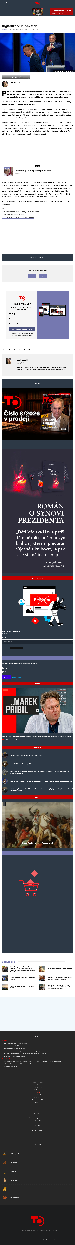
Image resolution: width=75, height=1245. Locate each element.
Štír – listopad (14, 1162)
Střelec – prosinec (15, 1154)
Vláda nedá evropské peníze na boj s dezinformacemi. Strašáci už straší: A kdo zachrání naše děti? (58, 986)
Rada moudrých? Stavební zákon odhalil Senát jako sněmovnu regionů (59, 978)
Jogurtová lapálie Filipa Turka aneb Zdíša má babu (22, 978)
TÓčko (5, 690)
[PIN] (19, 349)
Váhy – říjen (13, 1171)
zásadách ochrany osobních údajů (23, 335)
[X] (34, 1234)
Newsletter (37, 1133)
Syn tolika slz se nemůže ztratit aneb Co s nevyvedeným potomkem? (59, 969)
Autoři (37, 1085)
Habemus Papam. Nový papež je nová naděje (33, 171)
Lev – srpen (13, 1189)
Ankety (37, 1102)
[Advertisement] (37, 149)
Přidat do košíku (16, 648)
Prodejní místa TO (37, 1100)
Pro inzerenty (37, 1097)
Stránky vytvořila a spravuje (44, 1230)
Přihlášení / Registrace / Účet (37, 1118)
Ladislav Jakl (15, 82)
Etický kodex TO (37, 1087)
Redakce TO (8, 739)
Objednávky (37, 1120)
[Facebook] (32, 1234)
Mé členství (37, 1123)
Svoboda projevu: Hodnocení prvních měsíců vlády (26, 755)
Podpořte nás (38, 1095)
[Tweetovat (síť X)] (14, 349)
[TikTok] (43, 1234)
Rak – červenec (14, 1197)
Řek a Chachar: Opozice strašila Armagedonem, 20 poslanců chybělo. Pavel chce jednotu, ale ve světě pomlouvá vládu (40, 772)
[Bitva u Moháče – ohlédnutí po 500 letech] (37, 825)
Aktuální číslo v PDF (37, 1130)
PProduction (54, 1230)
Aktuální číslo (37, 1090)
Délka (4, 637)
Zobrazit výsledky (16, 677)
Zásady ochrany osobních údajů (37, 1240)
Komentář (4, 29)
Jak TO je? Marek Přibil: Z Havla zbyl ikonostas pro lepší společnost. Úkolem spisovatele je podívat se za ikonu (37, 736)
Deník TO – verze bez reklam (11, 631)
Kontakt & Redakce (37, 1082)
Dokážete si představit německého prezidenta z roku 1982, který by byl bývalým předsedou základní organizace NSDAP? (41, 789)
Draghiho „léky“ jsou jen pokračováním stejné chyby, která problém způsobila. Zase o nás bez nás (41, 781)
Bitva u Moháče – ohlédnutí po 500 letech (23, 764)
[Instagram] (37, 1234)
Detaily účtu (37, 1128)
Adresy (37, 1125)
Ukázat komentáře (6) (36, 257)
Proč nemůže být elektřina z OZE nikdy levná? (22, 986)
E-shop (22, 1240)
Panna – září (13, 1180)
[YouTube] (40, 1234)
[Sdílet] (9, 349)
